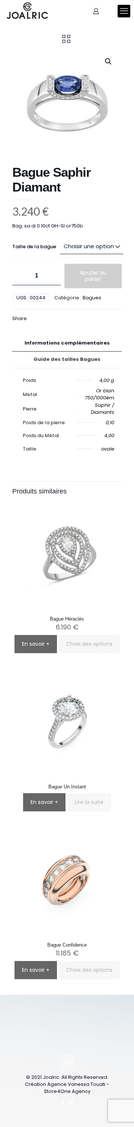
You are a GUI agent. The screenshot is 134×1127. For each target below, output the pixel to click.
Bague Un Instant (67, 786)
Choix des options (89, 644)
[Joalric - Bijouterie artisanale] (28, 11)
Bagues (92, 297)
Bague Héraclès (67, 619)
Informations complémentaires (67, 342)
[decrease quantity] (20, 275)
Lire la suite (89, 802)
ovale (107, 448)
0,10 (110, 422)
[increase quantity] (52, 275)
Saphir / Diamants (102, 409)
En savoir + (36, 644)
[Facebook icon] (63, 1102)
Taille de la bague (34, 246)
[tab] (67, 343)
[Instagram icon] (71, 1102)
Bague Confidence (67, 945)
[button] (108, 61)
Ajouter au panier (93, 276)
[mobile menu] (124, 11)
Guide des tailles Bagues (67, 359)
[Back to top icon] (67, 1062)
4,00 (109, 435)
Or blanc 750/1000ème (101, 394)
